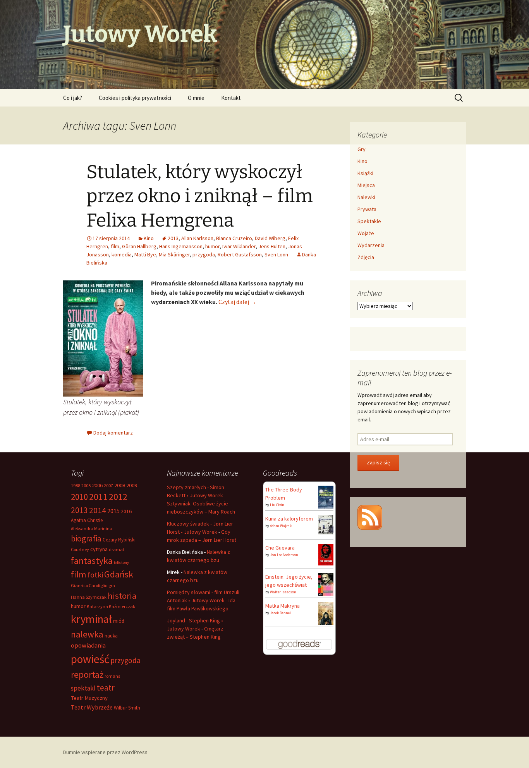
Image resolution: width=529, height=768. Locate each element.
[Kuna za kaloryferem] (325, 524)
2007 (108, 485)
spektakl (83, 688)
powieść (90, 659)
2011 (98, 496)
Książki (365, 173)
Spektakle (369, 221)
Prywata (366, 209)
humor (212, 246)
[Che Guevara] (325, 553)
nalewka (87, 634)
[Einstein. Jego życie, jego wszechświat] (325, 583)
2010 (79, 496)
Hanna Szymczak (88, 597)
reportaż (87, 674)
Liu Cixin (277, 504)
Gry (361, 149)
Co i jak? (72, 97)
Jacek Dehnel (280, 612)
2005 (86, 485)
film (115, 246)
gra (111, 585)
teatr (106, 687)
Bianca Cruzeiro (234, 238)
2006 (97, 485)
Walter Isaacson (283, 591)
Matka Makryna (282, 605)
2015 (113, 511)
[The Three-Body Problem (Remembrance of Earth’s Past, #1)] (325, 496)
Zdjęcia (365, 257)
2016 (126, 511)
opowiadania (88, 645)
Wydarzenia (371, 245)
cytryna (99, 549)
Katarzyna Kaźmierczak (111, 606)
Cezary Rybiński (119, 539)
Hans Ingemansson (181, 246)
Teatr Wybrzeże (92, 707)
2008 (119, 485)
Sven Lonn (276, 254)
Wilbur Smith (127, 707)
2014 (97, 510)
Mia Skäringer (174, 254)
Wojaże (365, 233)
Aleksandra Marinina (91, 528)
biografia (86, 538)
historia (122, 595)
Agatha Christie (87, 520)
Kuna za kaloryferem (289, 518)
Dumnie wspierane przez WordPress (105, 752)
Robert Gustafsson (240, 254)
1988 (75, 485)
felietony (121, 562)
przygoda (203, 254)
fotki (95, 574)
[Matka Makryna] (325, 613)
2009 (131, 485)
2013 (173, 238)
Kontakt (231, 97)
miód (118, 621)
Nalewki (366, 197)
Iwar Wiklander (239, 246)
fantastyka (92, 560)
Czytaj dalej (237, 302)
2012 (118, 496)
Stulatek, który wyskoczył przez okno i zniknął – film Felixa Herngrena (199, 196)
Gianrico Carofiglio (89, 585)
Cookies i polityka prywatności (135, 97)
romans (112, 676)
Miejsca (366, 185)
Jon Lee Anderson (284, 554)
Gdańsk (118, 574)
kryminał (91, 619)
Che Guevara (280, 547)
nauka (111, 635)
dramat (116, 549)
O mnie (196, 97)
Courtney (80, 549)
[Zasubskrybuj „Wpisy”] (369, 516)
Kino (149, 238)
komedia (122, 254)
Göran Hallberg (139, 246)
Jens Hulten (271, 246)
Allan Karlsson (197, 238)
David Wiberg (270, 238)
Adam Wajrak (281, 525)
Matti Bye (145, 254)
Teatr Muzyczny (89, 697)
